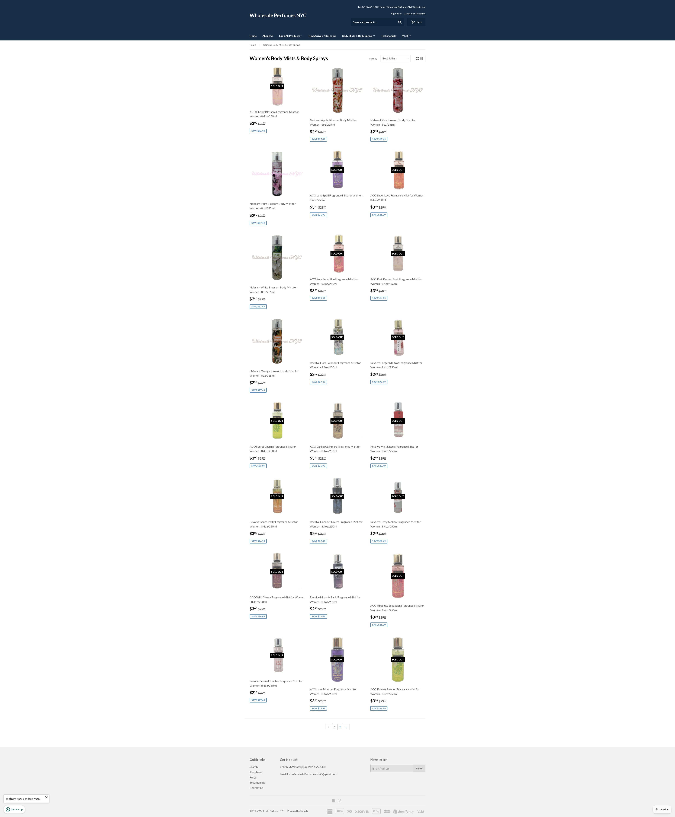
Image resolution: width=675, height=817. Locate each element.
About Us (267, 35)
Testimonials (388, 35)
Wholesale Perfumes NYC (278, 15)
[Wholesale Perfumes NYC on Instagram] (339, 801)
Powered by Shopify (297, 811)
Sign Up (419, 768)
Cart (419, 21)
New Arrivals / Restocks (322, 35)
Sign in (395, 13)
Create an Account (414, 13)
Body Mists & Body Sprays (357, 35)
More (405, 35)
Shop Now (256, 772)
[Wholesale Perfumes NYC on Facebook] (334, 801)
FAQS (253, 777)
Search (254, 766)
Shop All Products (290, 35)
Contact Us (256, 787)
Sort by (373, 58)
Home (253, 35)
